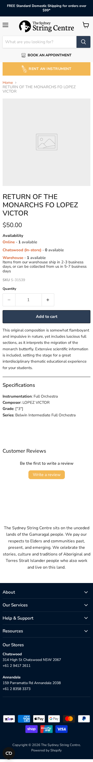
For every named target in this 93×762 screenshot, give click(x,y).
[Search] (83, 42)
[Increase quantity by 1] (48, 299)
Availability (13, 236)
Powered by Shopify (46, 750)
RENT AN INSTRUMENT (50, 68)
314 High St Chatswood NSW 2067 (32, 659)
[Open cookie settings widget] (9, 753)
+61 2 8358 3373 (16, 688)
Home (8, 82)
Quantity (9, 289)
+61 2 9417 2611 (16, 665)
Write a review (46, 475)
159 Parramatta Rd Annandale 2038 (32, 682)
